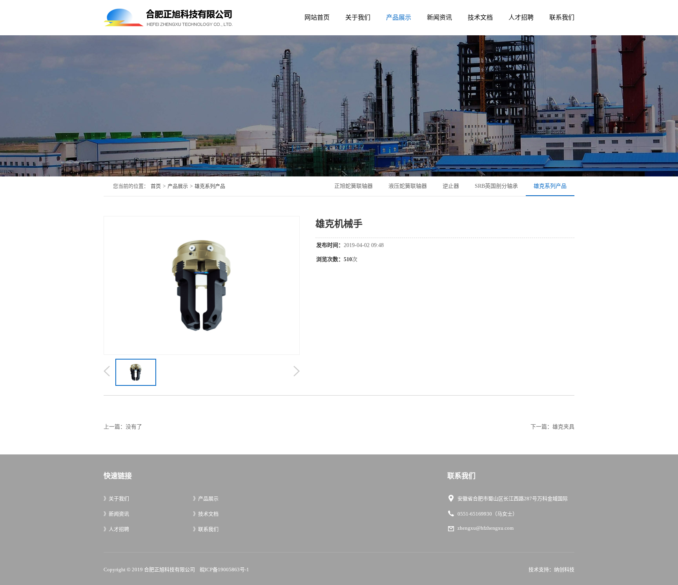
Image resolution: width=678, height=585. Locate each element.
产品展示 (398, 17)
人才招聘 (521, 17)
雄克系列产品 (210, 186)
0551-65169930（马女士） (487, 514)
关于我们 (357, 17)
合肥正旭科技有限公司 (169, 569)
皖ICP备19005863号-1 (224, 569)
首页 (156, 186)
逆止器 (451, 186)
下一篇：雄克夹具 (552, 427)
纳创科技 (564, 569)
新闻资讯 (439, 17)
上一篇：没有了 (123, 427)
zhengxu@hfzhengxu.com (485, 528)
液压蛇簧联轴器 (407, 186)
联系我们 (561, 17)
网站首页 (317, 17)
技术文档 (480, 17)
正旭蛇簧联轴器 (353, 186)
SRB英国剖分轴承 (496, 186)
